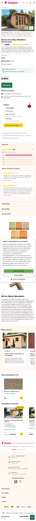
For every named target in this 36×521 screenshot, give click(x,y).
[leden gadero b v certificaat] (3, 513)
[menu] (2, 3)
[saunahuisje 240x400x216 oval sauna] (21, 434)
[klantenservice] (30, 3)
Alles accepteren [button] (18, 271)
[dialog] (18, 260)
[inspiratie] (27, 3)
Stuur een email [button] (10, 114)
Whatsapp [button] (8, 119)
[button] (24, 2)
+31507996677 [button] (10, 108)
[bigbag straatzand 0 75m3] (21, 398)
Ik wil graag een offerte (12, 125)
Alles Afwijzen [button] (18, 275)
